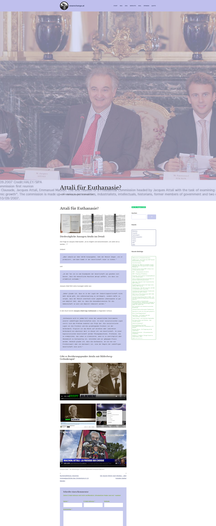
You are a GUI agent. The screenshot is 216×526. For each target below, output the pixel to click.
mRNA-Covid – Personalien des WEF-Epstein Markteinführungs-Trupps (143, 260)
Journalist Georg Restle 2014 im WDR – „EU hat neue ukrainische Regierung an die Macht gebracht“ (143, 298)
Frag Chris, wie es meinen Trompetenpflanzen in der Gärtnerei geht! (143, 276)
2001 (126, 5)
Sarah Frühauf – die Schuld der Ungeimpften (143, 318)
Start (115, 5)
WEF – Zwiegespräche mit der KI (140, 272)
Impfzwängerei (135, 235)
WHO (133, 244)
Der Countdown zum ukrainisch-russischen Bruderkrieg (142, 307)
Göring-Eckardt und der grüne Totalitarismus (143, 309)
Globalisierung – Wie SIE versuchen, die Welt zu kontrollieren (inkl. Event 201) (143, 288)
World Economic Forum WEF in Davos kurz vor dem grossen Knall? (143, 269)
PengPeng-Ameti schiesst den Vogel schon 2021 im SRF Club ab (143, 285)
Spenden (146, 5)
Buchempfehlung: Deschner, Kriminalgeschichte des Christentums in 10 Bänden (74, 478)
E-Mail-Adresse (89, 501)
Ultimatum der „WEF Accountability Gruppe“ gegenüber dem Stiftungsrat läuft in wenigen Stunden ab (143, 266)
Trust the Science (136, 262)
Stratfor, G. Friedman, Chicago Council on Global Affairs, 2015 (142, 336)
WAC (121, 5)
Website (107, 501)
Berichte (133, 5)
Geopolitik (77, 194)
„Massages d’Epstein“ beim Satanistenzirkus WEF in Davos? (143, 282)
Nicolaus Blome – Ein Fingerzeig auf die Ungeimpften (142, 330)
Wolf (63, 194)
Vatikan (134, 240)
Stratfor (134, 239)
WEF (133, 242)
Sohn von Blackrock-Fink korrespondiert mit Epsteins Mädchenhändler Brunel (143, 279)
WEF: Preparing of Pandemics (139, 273)
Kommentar (67, 509)
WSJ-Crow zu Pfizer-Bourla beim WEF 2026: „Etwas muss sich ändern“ (143, 294)
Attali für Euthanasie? (137, 323)
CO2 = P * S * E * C (137, 338)
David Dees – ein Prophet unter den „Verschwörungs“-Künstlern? (141, 316)
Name (65, 501)
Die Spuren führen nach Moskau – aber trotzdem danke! (141, 321)
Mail (139, 5)
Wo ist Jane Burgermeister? (139, 313)
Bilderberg (70, 194)
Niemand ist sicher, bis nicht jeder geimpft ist (143, 311)
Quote (154, 5)
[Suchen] (151, 216)
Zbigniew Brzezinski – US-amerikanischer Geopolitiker (142, 333)
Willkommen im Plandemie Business (141, 257)
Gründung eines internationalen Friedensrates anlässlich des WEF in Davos (143, 291)
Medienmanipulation (137, 237)
